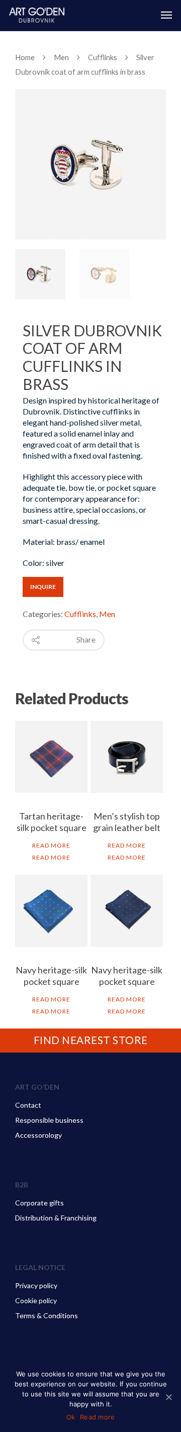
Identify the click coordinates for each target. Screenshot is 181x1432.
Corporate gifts (39, 1202)
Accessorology (38, 1135)
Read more (51, 845)
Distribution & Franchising (56, 1217)
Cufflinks (102, 57)
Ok (70, 1417)
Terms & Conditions (46, 1315)
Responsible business (49, 1120)
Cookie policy (36, 1300)
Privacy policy (36, 1285)
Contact (28, 1105)
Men (61, 57)
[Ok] (168, 1397)
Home (25, 57)
